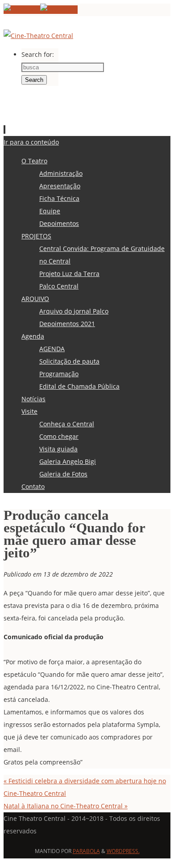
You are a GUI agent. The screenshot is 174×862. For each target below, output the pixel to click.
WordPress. (123, 851)
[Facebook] (22, 9)
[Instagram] (59, 9)
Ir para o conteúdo (31, 142)
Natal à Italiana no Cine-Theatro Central (66, 806)
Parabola (86, 851)
